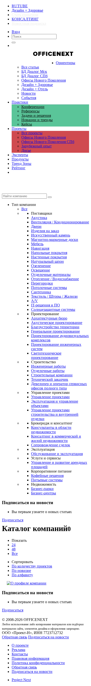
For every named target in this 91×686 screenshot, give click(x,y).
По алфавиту (22, 575)
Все (15, 553)
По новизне (21, 570)
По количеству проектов (32, 566)
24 (14, 545)
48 (14, 549)
